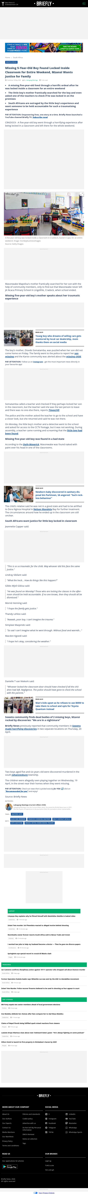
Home (7, 57)
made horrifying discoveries (21, 728)
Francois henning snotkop (39, 819)
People (4, 1027)
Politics (4, 1008)
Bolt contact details (61, 819)
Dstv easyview (16, 823)
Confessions (12, 948)
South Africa (18, 57)
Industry (11, 938)
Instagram (38, 361)
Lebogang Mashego (32, 80)
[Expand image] (82, 194)
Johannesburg (20, 774)
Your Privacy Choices (46, 1193)
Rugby (10, 957)
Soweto (76, 725)
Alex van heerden (18, 819)
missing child (73, 356)
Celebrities (12, 919)
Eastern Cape (17, 814)
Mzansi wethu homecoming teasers (39, 823)
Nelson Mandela (42, 509)
